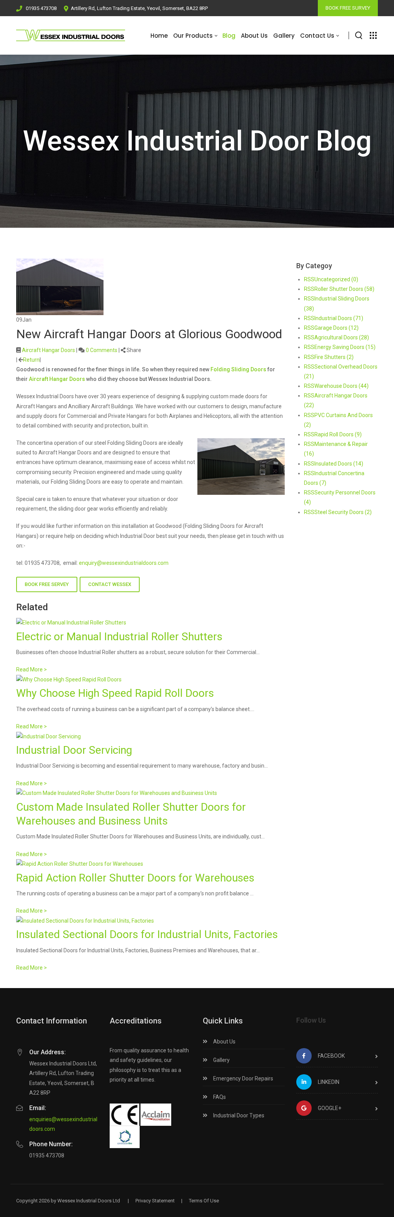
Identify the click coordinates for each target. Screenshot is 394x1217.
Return (31, 360)
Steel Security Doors (343, 512)
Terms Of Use (204, 1201)
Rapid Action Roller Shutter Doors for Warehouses (135, 877)
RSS (309, 279)
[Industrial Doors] (70, 35)
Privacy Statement (155, 1201)
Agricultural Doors (341, 337)
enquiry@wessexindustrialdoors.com (124, 563)
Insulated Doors (338, 464)
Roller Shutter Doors (344, 289)
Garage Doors (336, 328)
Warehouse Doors (341, 386)
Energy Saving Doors (345, 347)
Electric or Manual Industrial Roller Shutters (119, 636)
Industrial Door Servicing (74, 750)
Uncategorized (336, 279)
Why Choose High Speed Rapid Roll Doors (115, 693)
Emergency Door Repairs (242, 1078)
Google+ (329, 1108)
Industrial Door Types (238, 1115)
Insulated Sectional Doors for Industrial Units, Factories (147, 934)
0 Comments (101, 350)
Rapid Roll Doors (338, 434)
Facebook (331, 1056)
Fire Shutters (334, 357)
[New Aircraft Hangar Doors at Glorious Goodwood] (60, 286)
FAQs (219, 1097)
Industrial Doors (338, 318)
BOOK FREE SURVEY (348, 8)
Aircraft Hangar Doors (48, 350)
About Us (223, 1041)
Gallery (221, 1060)
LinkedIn (328, 1082)
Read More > (31, 669)
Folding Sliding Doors (238, 369)
